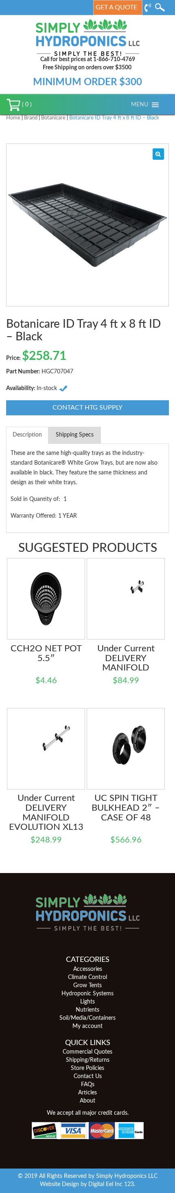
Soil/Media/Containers (87, 1018)
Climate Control (87, 977)
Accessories (87, 969)
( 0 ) (26, 105)
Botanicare (53, 118)
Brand (30, 118)
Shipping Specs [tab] (75, 435)
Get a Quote (116, 7)
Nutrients (87, 1010)
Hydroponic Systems (87, 994)
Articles (87, 1093)
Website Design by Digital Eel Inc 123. (87, 1184)
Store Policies (87, 1068)
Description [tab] (27, 435)
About (87, 1101)
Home (13, 118)
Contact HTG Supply (87, 407)
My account (87, 1026)
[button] (139, 105)
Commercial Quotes (87, 1052)
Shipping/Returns (87, 1060)
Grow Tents (87, 985)
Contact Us (88, 1076)
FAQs (87, 1084)
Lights (87, 1002)
